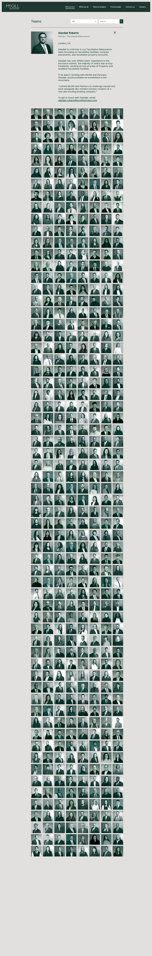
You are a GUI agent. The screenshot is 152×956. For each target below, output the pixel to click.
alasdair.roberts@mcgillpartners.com (77, 100)
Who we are (70, 7)
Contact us (130, 7)
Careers (142, 7)
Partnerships (115, 7)
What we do (84, 7)
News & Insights (99, 7)
